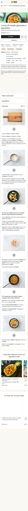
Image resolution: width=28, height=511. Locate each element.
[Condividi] (25, 36)
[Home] (2, 6)
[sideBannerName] (14, 84)
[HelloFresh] (14, 2)
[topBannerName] (14, 10)
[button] (14, 101)
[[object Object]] (22, 36)
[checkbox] (1, 32)
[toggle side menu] (2, 2)
